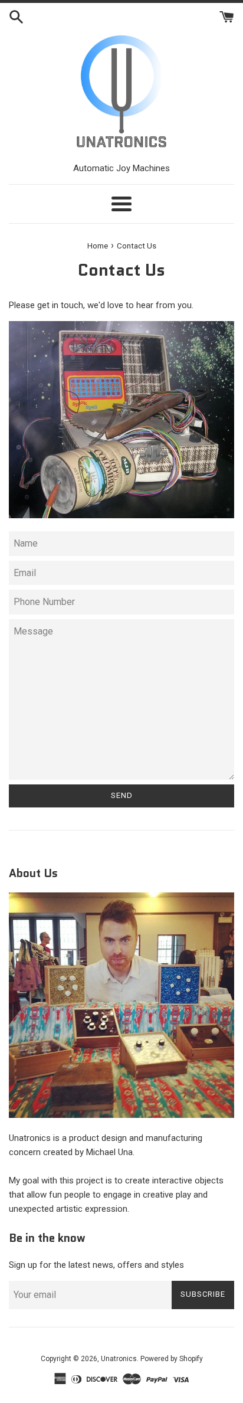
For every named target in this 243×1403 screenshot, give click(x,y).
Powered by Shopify (171, 1359)
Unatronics (119, 1359)
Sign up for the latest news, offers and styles (96, 1265)
